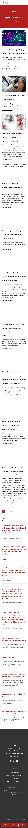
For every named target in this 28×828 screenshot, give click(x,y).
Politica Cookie (14, 778)
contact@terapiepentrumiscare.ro (14, 753)
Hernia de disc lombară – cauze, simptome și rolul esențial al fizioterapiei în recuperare (12, 137)
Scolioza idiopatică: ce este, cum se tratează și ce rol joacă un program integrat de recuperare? (13, 471)
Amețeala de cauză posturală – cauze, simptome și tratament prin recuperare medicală (14, 425)
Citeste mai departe (7, 71)
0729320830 (14, 756)
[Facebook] (10, 761)
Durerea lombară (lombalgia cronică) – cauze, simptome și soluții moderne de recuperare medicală (14, 276)
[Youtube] (17, 761)
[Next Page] (15, 511)
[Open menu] (23, 2)
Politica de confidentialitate (14, 775)
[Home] (9, 21)
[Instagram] (13, 761)
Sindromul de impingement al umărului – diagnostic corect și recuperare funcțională (12, 187)
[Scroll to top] (25, 824)
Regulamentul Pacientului (14, 781)
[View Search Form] (18, 2)
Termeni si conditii (14, 772)
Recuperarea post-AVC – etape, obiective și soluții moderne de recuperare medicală (12, 234)
